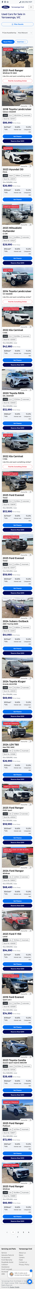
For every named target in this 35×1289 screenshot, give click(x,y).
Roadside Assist (7, 1262)
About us (22, 1253)
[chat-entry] (29, 1281)
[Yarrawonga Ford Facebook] (2, 2)
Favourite (24, 106)
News (21, 1255)
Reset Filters (8, 42)
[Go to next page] (17, 1237)
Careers (21, 1257)
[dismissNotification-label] (31, 1271)
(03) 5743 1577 (27, 2)
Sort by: (13, 32)
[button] (31, 7)
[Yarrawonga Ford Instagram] (5, 2)
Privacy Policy (24, 1264)
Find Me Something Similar (17, 81)
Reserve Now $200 (17, 141)
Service (4, 1253)
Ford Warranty (6, 1260)
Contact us (23, 1262)
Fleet (21, 1260)
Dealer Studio (14, 1287)
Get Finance (18, 136)
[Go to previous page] (7, 1232)
